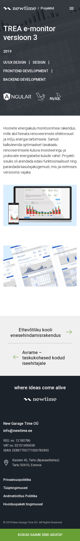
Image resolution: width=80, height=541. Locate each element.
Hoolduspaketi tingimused (23, 504)
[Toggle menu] (71, 8)
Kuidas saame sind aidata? (40, 535)
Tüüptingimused (15, 488)
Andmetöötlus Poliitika (20, 496)
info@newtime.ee (17, 430)
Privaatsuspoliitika (17, 480)
